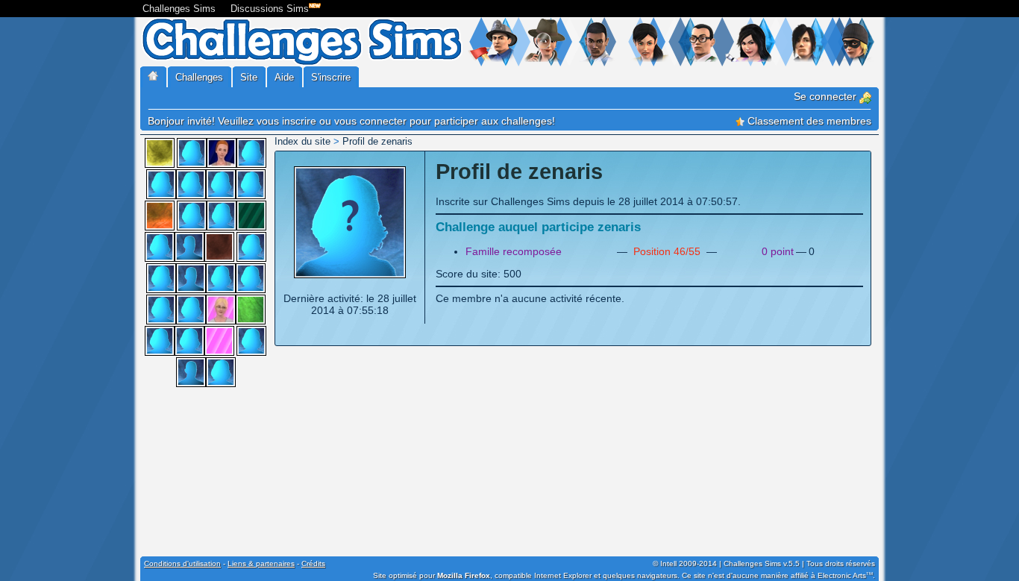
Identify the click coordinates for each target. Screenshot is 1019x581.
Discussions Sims (270, 8)
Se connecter (826, 96)
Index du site (302, 141)
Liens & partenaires (261, 563)
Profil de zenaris (377, 141)
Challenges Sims (179, 8)
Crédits (313, 563)
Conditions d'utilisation (182, 563)
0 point (778, 251)
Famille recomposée (513, 251)
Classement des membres (807, 121)
